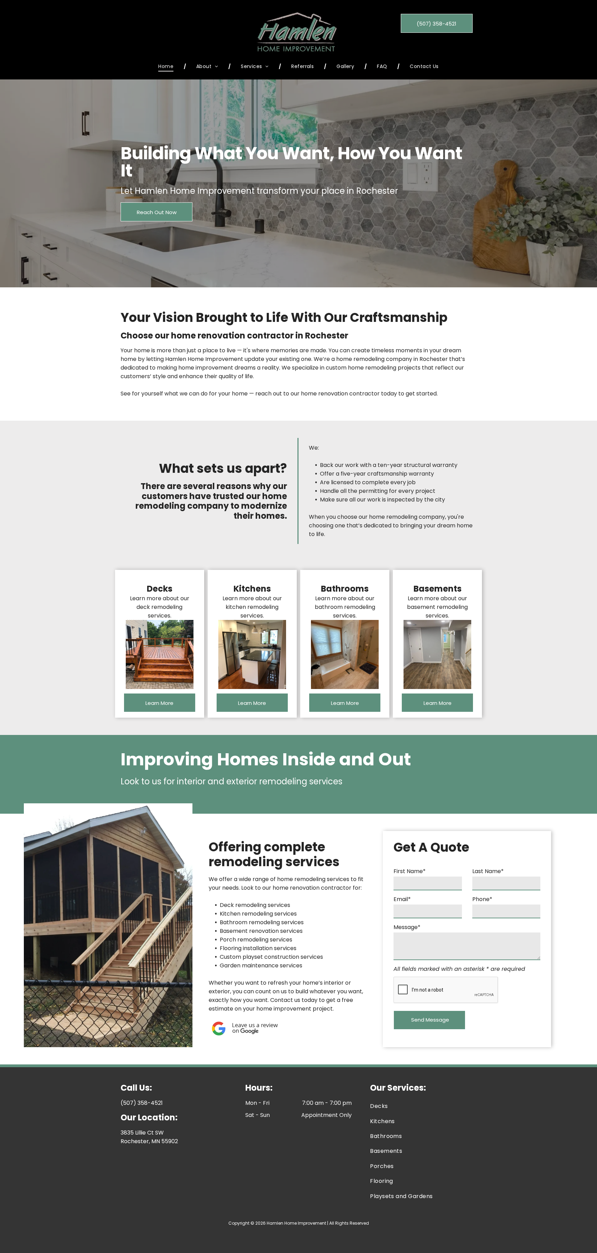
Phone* (482, 899)
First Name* (410, 871)
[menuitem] (167, 66)
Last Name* (488, 871)
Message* (407, 927)
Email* (402, 899)
